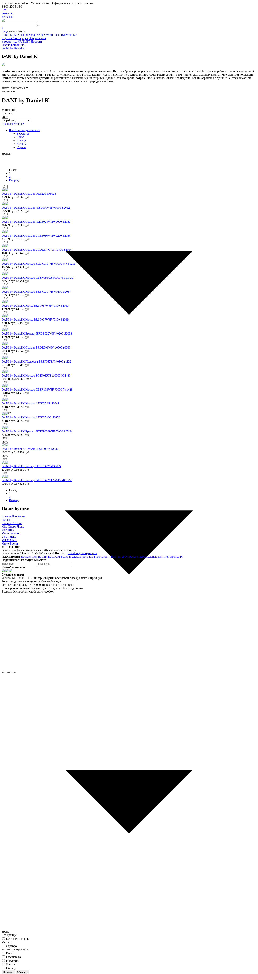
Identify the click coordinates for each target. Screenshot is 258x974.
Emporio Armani (12, 523)
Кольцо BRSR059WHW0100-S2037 (48, 291)
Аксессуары (20, 38)
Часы (57, 34)
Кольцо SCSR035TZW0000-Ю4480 (47, 375)
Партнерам (175, 556)
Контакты (117, 556)
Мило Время (10, 543)
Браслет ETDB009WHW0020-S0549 (48, 431)
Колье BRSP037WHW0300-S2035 (47, 305)
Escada (6, 519)
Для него (7, 123)
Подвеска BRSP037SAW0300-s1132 (48, 361)
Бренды (19, 34)
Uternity (11, 968)
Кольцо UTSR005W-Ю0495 (43, 466)
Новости (36, 41)
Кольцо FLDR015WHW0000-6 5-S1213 (50, 263)
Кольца (21, 140)
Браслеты (23, 133)
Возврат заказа (70, 556)
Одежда (30, 34)
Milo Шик (8, 530)
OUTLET (24, 41)
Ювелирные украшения (24, 130)
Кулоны (22, 143)
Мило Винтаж (11, 533)
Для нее (19, 123)
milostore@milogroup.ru (82, 553)
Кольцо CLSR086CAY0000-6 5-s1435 (49, 277)
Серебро (11, 946)
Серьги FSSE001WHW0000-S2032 (47, 207)
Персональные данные (153, 556)
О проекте (131, 556)
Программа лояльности (95, 556)
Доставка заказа (31, 556)
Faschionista (13, 957)
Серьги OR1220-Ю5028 (40, 193)
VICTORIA (9, 536)
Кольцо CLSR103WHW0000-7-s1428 (49, 389)
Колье (20, 137)
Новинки (7, 34)
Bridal (9, 953)
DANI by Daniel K (17, 938)
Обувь (39, 34)
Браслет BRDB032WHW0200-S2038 (48, 333)
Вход (5, 31)
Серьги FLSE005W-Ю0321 (42, 448)
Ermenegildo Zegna (13, 516)
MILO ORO (9, 540)
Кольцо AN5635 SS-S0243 (42, 403)
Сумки (48, 34)
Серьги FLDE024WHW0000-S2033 (47, 221)
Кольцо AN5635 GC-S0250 (42, 417)
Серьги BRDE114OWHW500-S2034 (48, 249)
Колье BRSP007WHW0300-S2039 (47, 319)
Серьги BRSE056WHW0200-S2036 (47, 235)
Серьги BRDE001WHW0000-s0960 (47, 347)
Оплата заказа (51, 556)
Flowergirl (12, 960)
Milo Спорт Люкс (13, 526)
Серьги (21, 147)
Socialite (11, 964)
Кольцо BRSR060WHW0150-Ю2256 (48, 480)
